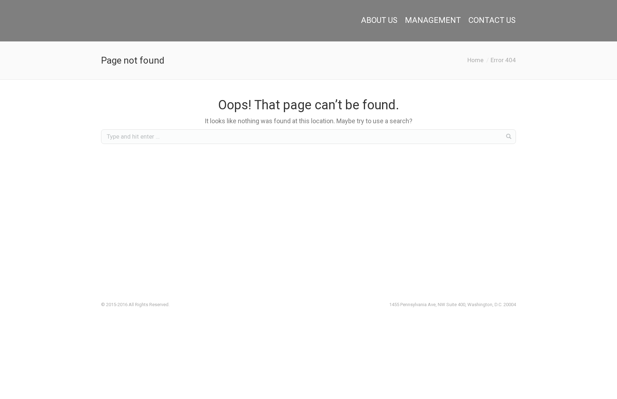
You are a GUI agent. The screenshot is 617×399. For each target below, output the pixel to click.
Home (475, 60)
